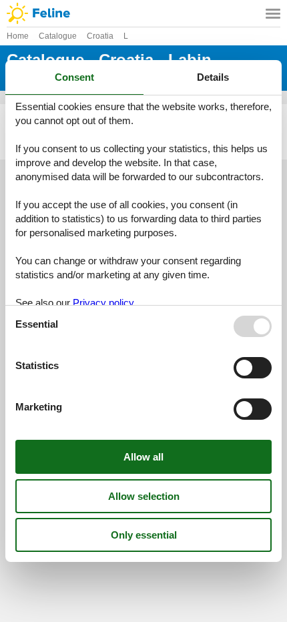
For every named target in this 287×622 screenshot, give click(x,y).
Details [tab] (213, 77)
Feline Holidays (143, 13)
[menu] (273, 13)
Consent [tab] (74, 77)
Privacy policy (103, 302)
